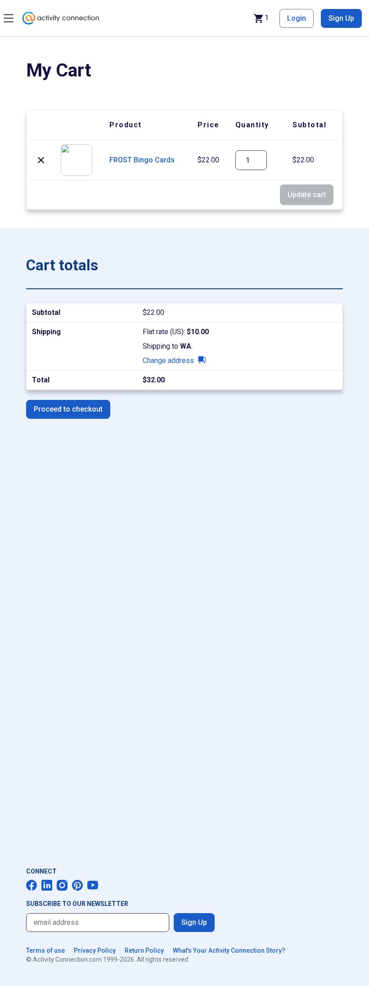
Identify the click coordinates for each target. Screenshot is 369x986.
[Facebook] (31, 885)
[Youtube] (92, 885)
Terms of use (45, 950)
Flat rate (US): (176, 331)
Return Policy (144, 950)
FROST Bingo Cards (142, 160)
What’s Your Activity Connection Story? (229, 950)
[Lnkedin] (46, 885)
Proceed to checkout (68, 409)
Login (296, 18)
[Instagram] (62, 885)
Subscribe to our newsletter (77, 903)
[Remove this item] (41, 160)
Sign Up (341, 18)
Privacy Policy (95, 950)
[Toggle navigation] (9, 18)
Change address (168, 360)
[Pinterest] (77, 885)
